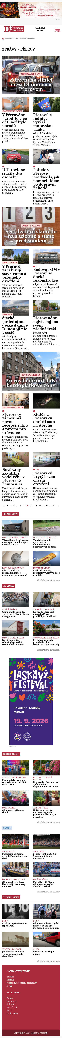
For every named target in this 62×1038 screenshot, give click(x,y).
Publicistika (12, 1013)
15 (47, 505)
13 (40, 505)
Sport (9, 1010)
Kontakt (10, 979)
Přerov (31, 38)
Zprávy (23, 38)
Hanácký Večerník (14, 29)
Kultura (10, 1004)
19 (54, 505)
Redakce (10, 976)
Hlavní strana (12, 38)
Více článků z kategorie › (48, 580)
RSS (10, 985)
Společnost (11, 1007)
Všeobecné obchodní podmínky (21, 982)
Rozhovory (11, 1001)
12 (36, 505)
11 (31, 505)
